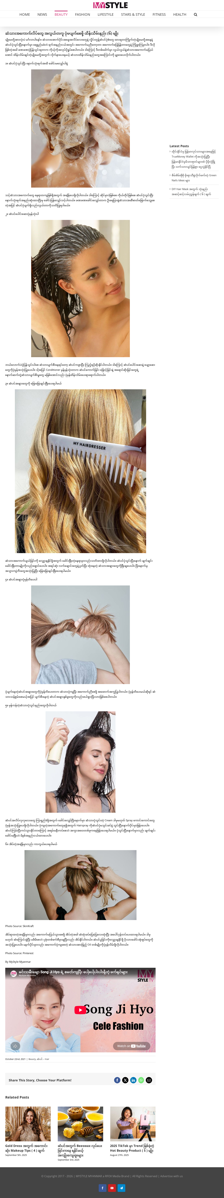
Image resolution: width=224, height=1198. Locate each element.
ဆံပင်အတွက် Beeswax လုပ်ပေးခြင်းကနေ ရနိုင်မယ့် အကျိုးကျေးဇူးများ (27, 1150)
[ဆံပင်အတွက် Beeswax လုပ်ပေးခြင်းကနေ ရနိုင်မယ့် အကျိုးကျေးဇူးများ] (28, 1108)
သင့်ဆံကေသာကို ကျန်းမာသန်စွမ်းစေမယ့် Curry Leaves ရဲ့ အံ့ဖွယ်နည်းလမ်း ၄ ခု (132, 1150)
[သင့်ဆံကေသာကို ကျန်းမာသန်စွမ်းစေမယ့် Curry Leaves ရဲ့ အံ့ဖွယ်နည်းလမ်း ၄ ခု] (133, 1108)
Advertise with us (171, 1176)
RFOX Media (113, 1176)
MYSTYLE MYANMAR (89, 1176)
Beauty (32, 1059)
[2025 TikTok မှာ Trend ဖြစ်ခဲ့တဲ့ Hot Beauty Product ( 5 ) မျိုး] (80, 1108)
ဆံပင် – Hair (43, 1059)
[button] (195, 14)
